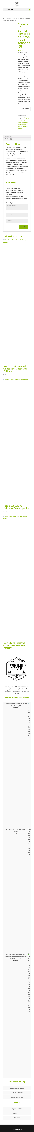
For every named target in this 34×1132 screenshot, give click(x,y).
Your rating (9, 203)
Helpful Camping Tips (17, 1088)
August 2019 (17, 1113)
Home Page (10, 18)
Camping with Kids (17, 1097)
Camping (26, 118)
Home (5, 18)
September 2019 (17, 1109)
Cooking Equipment (23, 120)
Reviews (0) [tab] (8, 139)
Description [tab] (8, 136)
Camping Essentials (17, 1092)
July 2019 (17, 1118)
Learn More (24, 109)
